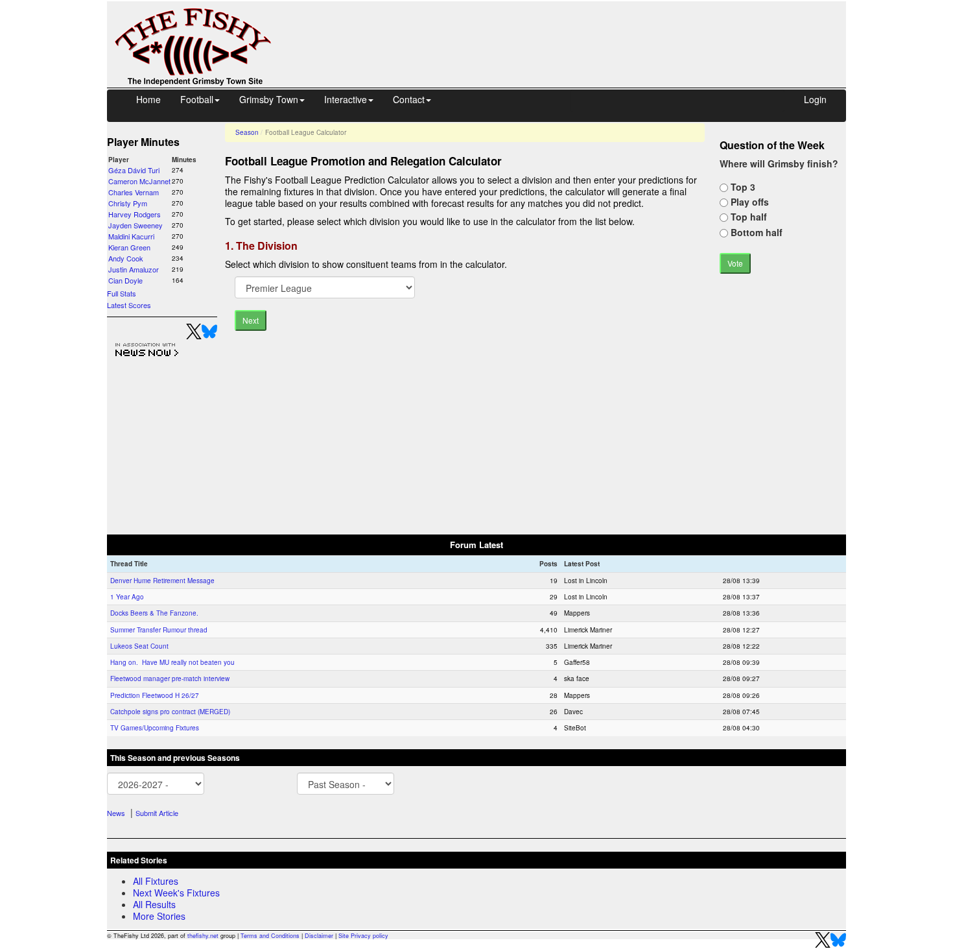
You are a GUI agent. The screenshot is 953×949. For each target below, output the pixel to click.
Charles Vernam (133, 192)
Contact (409, 99)
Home (148, 99)
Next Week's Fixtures (176, 892)
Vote (735, 263)
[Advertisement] (570, 31)
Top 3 (741, 187)
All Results (154, 904)
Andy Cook (125, 258)
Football (196, 99)
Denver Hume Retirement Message (162, 580)
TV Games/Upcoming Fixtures (154, 727)
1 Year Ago (127, 596)
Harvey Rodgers (134, 214)
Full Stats (121, 293)
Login (815, 99)
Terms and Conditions (270, 935)
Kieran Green (129, 247)
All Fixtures (155, 880)
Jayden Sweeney (135, 225)
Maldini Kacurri (131, 236)
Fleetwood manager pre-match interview (169, 678)
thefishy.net (202, 935)
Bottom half (755, 232)
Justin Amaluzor (133, 269)
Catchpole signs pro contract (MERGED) (170, 711)
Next (250, 320)
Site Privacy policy (363, 935)
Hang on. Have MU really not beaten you (172, 662)
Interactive (345, 99)
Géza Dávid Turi (133, 170)
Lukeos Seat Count (139, 646)
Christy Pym (127, 203)
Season (247, 132)
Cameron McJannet (139, 181)
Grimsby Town (268, 99)
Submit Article (156, 813)
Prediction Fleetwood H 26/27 (154, 695)
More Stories (159, 915)
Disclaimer (319, 935)
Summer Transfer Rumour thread (158, 629)
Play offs (748, 202)
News (116, 813)
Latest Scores (129, 305)
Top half (747, 216)
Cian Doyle (125, 280)
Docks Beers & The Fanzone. (154, 613)
